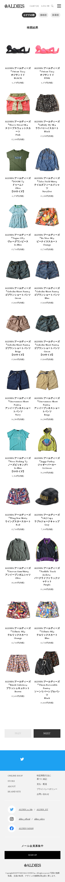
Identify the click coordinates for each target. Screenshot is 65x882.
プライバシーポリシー (47, 789)
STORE (11, 781)
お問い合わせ (43, 794)
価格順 (43, 15)
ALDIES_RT (42, 809)
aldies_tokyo (39, 818)
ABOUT (12, 786)
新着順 (55, 15)
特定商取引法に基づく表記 (44, 777)
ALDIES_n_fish (25, 809)
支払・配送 (42, 784)
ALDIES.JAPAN (26, 828)
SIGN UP (32, 855)
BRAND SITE (14, 791)
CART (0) (34, 6)
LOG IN (45, 6)
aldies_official (24, 818)
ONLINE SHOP (15, 775)
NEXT (47, 733)
